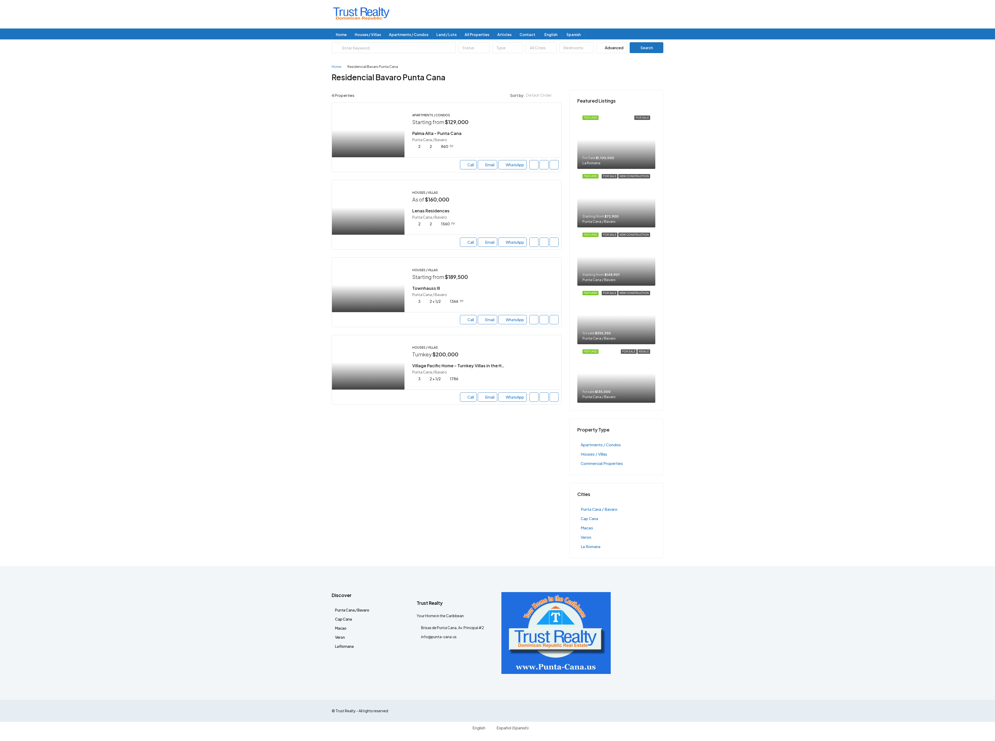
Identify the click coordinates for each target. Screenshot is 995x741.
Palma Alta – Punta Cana (436, 133)
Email (489, 164)
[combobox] (473, 47)
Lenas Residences (431, 210)
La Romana (590, 546)
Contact (527, 34)
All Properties (477, 34)
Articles (504, 34)
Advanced (613, 47)
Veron (586, 537)
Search (646, 47)
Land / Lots (446, 34)
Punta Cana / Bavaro (599, 509)
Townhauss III (426, 288)
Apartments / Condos (408, 34)
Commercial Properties (602, 463)
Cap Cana (589, 518)
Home (341, 34)
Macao (587, 527)
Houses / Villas (368, 34)
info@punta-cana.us (439, 636)
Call (470, 164)
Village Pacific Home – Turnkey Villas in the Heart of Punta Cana (476, 365)
